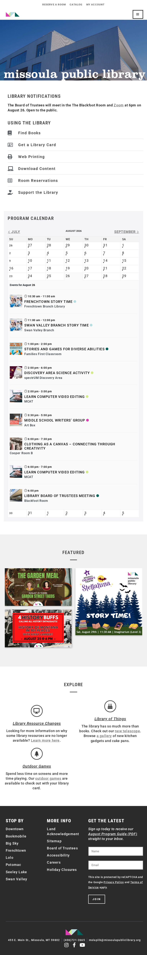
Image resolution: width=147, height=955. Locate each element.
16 (11, 268)
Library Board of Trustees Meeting (59, 496)
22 (124, 268)
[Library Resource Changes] (37, 711)
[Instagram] (66, 945)
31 (105, 245)
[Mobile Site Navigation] (138, 14)
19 (68, 268)
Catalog (76, 4)
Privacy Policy (114, 882)
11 (49, 260)
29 (68, 245)
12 (68, 260)
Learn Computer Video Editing (54, 397)
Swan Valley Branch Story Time (56, 325)
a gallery (104, 736)
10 (30, 260)
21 (105, 268)
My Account (95, 4)
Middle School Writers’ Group (54, 420)
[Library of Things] (110, 706)
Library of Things (110, 718)
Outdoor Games (37, 766)
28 (49, 245)
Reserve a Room (54, 4)
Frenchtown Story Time (48, 302)
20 (86, 268)
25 (49, 276)
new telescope (127, 731)
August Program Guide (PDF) (112, 834)
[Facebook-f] (74, 945)
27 (30, 245)
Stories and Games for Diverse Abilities (64, 349)
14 (105, 260)
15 (124, 260)
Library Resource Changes (37, 723)
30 (86, 245)
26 (68, 276)
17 (30, 268)
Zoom (119, 105)
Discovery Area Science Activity (57, 373)
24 (30, 276)
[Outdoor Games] (37, 754)
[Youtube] (82, 945)
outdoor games (48, 778)
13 (86, 260)
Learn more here (45, 740)
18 (49, 268)
